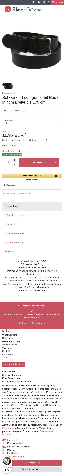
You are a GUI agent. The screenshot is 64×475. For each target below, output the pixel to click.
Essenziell (12, 440)
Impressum (7, 354)
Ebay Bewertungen (11, 378)
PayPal (10, 450)
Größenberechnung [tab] (14, 215)
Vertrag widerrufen (14, 364)
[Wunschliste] (49, 2)
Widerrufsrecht (9, 335)
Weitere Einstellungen (13, 456)
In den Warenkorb (38, 162)
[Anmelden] (34, 2)
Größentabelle (9, 371)
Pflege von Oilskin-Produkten (16, 381)
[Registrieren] (39, 2)
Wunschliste (10, 185)
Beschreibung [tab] (11, 206)
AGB (4, 357)
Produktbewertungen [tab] (15, 233)
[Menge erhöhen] (14, 160)
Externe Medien (15, 443)
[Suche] (44, 2)
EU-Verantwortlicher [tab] (14, 242)
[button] (32, 177)
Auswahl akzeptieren (32, 469)
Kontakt (6, 351)
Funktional (12, 453)
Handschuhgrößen (11, 375)
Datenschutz (8, 338)
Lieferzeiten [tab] (10, 224)
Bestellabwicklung (11, 341)
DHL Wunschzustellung (18, 446)
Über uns (6, 348)
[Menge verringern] (14, 164)
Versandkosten (25, 193)
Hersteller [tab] (9, 251)
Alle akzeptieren (32, 462)
